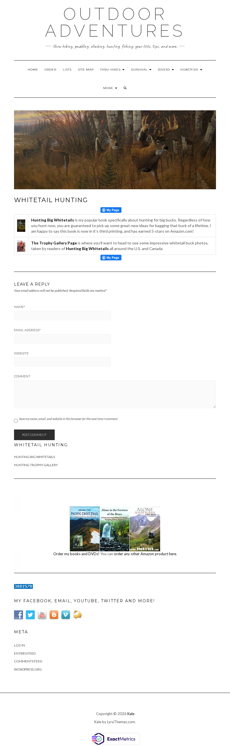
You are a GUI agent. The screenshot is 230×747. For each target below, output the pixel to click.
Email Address (27, 330)
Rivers (164, 69)
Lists (67, 69)
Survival (140, 69)
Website (21, 353)
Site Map (86, 69)
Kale (130, 713)
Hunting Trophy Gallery (36, 465)
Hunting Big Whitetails (34, 457)
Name (19, 307)
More (108, 88)
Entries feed (25, 653)
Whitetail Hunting (41, 444)
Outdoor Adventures (115, 22)
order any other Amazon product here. (145, 554)
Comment (22, 376)
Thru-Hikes (111, 69)
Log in (19, 645)
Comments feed (28, 661)
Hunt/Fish (189, 69)
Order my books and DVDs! (76, 554)
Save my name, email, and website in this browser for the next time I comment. (68, 419)
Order (50, 69)
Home (33, 69)
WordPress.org (28, 669)
